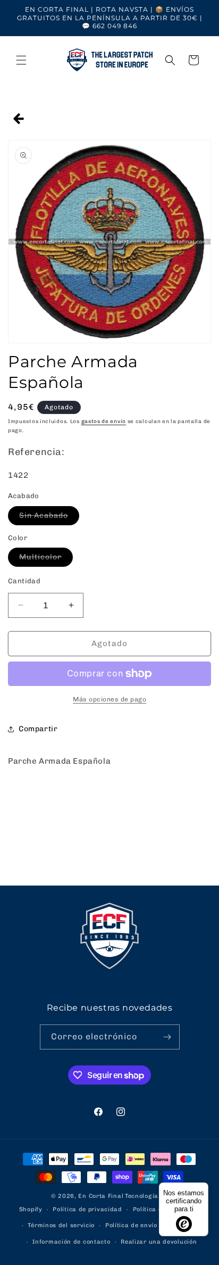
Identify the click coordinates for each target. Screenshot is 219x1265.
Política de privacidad (87, 1209)
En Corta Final (100, 1196)
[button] (21, 60)
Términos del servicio (61, 1225)
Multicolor (46, 559)
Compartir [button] (38, 728)
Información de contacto (71, 1241)
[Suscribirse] (167, 1036)
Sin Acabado (49, 517)
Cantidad (24, 581)
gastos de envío (104, 421)
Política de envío (131, 1225)
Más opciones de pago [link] (109, 699)
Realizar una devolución (159, 1241)
